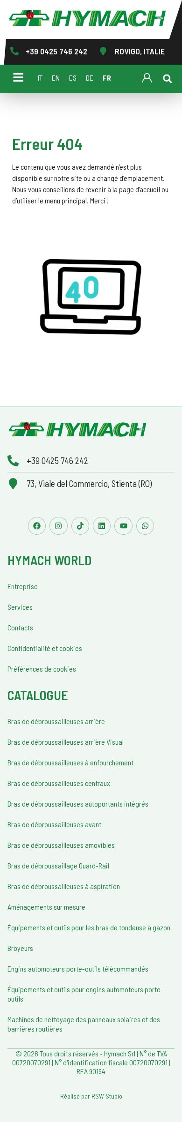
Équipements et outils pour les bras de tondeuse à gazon (88, 927)
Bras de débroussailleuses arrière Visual (65, 741)
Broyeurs (20, 947)
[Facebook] (37, 526)
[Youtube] (123, 526)
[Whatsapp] (145, 526)
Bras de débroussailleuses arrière (56, 721)
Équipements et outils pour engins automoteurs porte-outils (85, 994)
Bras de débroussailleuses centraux (58, 782)
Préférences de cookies (41, 668)
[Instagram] (58, 526)
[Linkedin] (102, 526)
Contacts (20, 627)
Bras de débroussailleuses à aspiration (63, 886)
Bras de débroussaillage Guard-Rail (58, 865)
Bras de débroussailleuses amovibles (61, 844)
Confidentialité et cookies (44, 647)
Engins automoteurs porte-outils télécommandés (77, 968)
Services (20, 606)
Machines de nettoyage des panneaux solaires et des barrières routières (83, 1024)
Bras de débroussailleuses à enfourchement (70, 762)
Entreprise (22, 586)
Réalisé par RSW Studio (91, 1096)
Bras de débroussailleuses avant (54, 824)
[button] (167, 79)
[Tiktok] (80, 526)
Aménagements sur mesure (46, 906)
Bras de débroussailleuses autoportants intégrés (77, 803)
